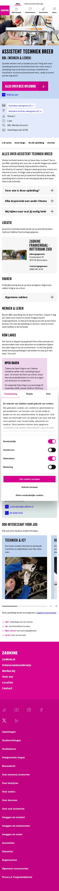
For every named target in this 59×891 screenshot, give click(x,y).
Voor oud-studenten (13, 808)
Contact (7, 688)
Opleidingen (9, 731)
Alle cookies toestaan (29, 479)
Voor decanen (9, 800)
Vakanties (7, 851)
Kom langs (20, 142)
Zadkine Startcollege (46, 612)
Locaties (7, 682)
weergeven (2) (25, 105)
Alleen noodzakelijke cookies (29, 495)
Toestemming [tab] (10, 394)
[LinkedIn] (16, 722)
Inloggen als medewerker (16, 825)
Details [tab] (29, 394)
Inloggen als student (13, 817)
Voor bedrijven (10, 783)
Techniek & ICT (15, 540)
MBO (18, 3)
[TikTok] (4, 711)
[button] (16, 10)
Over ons (7, 676)
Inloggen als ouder (12, 834)
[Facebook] (41, 711)
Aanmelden (8, 842)
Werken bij (8, 670)
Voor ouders (8, 791)
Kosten (51, 142)
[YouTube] (16, 711)
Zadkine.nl (8, 659)
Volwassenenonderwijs (33, 3)
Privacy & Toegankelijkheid (17, 877)
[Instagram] (29, 711)
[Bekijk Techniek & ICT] (26, 577)
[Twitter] (4, 722)
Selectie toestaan (29, 487)
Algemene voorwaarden (15, 868)
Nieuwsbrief (8, 766)
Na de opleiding (36, 142)
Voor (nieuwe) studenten (16, 774)
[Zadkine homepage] (5, 10)
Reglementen (9, 860)
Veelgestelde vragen (13, 757)
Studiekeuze (9, 748)
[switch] (52, 450)
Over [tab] (48, 394)
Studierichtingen (11, 740)
